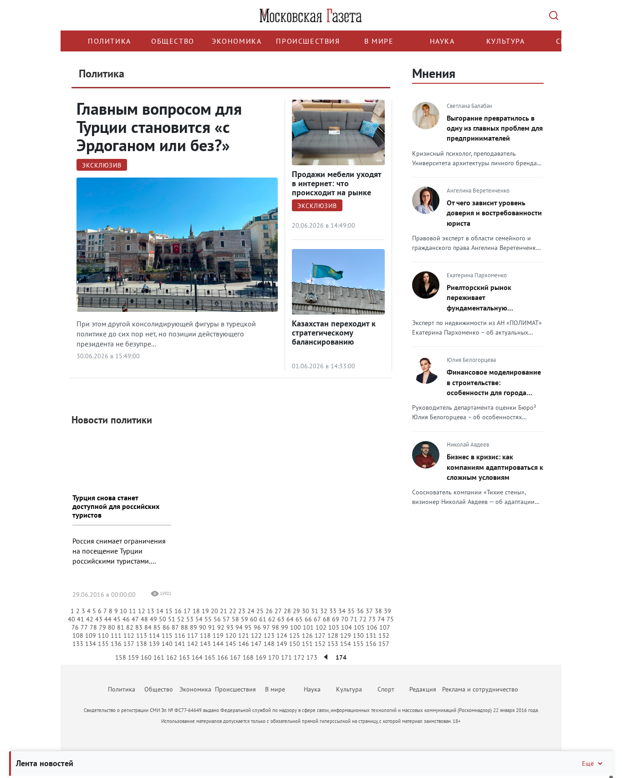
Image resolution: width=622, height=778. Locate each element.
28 (287, 611)
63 (281, 619)
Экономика (236, 41)
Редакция (422, 689)
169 (260, 657)
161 (158, 657)
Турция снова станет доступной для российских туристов (115, 506)
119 (218, 635)
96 (257, 627)
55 (208, 619)
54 (199, 619)
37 (369, 611)
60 (253, 619)
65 (299, 619)
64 (290, 619)
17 (187, 611)
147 (256, 644)
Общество (172, 41)
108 (77, 635)
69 (335, 619)
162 (171, 657)
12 (141, 611)
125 (294, 635)
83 (139, 627)
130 (358, 635)
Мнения (433, 73)
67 (317, 619)
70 (344, 619)
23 (241, 611)
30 (305, 611)
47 (135, 619)
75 (390, 619)
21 (223, 611)
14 (159, 611)
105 (359, 627)
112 (128, 635)
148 (269, 644)
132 (383, 635)
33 (332, 611)
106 (372, 627)
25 (260, 611)
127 (320, 635)
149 (281, 644)
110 (103, 635)
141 (179, 644)
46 (126, 619)
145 (230, 644)
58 (235, 619)
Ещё (588, 763)
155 (358, 644)
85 (157, 627)
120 (230, 635)
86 (166, 627)
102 (321, 627)
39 (387, 611)
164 (197, 657)
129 (345, 635)
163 (184, 657)
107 (384, 627)
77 (84, 627)
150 (294, 644)
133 (77, 644)
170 (273, 657)
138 (141, 644)
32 (323, 611)
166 (222, 657)
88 (184, 627)
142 (192, 644)
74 (381, 619)
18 (196, 611)
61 (262, 619)
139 (154, 644)
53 (190, 619)
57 (226, 619)
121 (243, 635)
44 (108, 619)
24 (251, 611)
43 (98, 619)
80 (111, 627)
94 (239, 627)
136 (116, 644)
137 (128, 644)
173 (311, 657)
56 (217, 619)
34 (342, 611)
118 (205, 635)
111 (116, 635)
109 (90, 635)
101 (308, 627)
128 (332, 635)
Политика (109, 41)
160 (146, 657)
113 (141, 635)
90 (202, 627)
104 (346, 627)
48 (144, 619)
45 (117, 619)
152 (320, 644)
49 (153, 619)
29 (296, 611)
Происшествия (308, 41)
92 (220, 627)
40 (71, 619)
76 (75, 627)
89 (193, 627)
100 (295, 627)
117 (192, 635)
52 (180, 619)
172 (299, 657)
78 (93, 627)
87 (175, 627)
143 (205, 644)
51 (171, 619)
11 (132, 611)
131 (371, 635)
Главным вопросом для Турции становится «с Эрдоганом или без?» (159, 127)
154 (345, 644)
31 (314, 611)
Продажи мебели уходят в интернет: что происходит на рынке (336, 183)
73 (372, 619)
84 (148, 627)
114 (154, 635)
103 (333, 627)
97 (266, 627)
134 (90, 644)
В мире (379, 41)
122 (256, 635)
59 (244, 619)
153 (332, 644)
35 (351, 611)
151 (307, 644)
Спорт (385, 689)
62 (271, 619)
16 (178, 611)
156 (371, 644)
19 (205, 611)
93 (230, 627)
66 (308, 619)
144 (218, 644)
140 (167, 644)
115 (167, 635)
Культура (505, 41)
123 (269, 635)
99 (284, 627)
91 (211, 627)
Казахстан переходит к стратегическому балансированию (334, 332)
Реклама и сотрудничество (480, 689)
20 (214, 611)
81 (120, 627)
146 (243, 644)
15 (169, 611)
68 (326, 619)
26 (269, 611)
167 (235, 657)
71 (353, 619)
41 (80, 619)
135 (103, 644)
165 (209, 657)
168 (248, 657)
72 (363, 619)
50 (162, 619)
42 (89, 619)
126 (307, 635)
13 (150, 611)
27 (278, 611)
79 (102, 627)
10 (123, 611)
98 (275, 627)
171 (286, 657)
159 (133, 657)
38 (378, 611)
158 (120, 657)
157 (383, 644)
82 (129, 627)
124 (281, 635)
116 (179, 635)
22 (232, 611)
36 (360, 611)
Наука (442, 41)
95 (248, 627)
